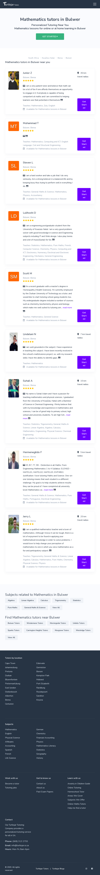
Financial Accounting (45, 737)
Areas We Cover (75, 795)
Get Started (84, 104)
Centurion (9, 703)
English (8, 733)
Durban (8, 675)
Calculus (44, 600)
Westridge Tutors (83, 630)
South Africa (33, 58)
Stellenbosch (11, 691)
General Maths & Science (34, 607)
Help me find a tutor (77, 808)
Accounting (10, 745)
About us (40, 787)
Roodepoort (41, 691)
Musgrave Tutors (62, 630)
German (39, 729)
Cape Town (10, 663)
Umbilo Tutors (79, 623)
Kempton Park (42, 675)
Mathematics (11, 729)
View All (56, 607)
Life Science (10, 758)
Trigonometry (60, 600)
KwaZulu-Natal (48, 58)
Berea (60, 58)
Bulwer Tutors (14, 623)
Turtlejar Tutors (42, 868)
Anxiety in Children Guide (79, 783)
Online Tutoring (74, 787)
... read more (66, 307)
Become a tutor (12, 783)
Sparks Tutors (13, 630)
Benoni (39, 671)
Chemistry (40, 733)
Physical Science (12, 737)
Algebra (11, 600)
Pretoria (8, 671)
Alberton (9, 695)
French (8, 753)
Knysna (39, 699)
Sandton (40, 695)
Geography (41, 753)
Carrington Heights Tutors (37, 630)
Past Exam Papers (44, 791)
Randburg (40, 687)
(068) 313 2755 (20, 841)
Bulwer (69, 58)
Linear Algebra (27, 600)
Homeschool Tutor (76, 791)
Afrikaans (9, 741)
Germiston (41, 667)
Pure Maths (12, 607)
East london (10, 687)
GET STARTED (49, 36)
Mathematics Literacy (46, 745)
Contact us (41, 783)
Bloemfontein (11, 679)
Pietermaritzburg (12, 683)
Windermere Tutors (35, 623)
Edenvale (40, 663)
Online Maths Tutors (77, 804)
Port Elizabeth (42, 683)
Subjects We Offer (76, 799)
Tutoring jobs (11, 787)
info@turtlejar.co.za (20, 845)
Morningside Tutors (58, 623)
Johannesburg (11, 667)
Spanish (8, 749)
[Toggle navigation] (94, 4)
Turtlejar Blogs (58, 868)
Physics (39, 741)
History (39, 758)
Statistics (77, 600)
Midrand (40, 679)
